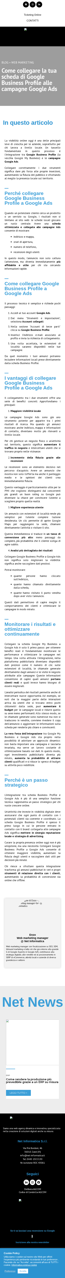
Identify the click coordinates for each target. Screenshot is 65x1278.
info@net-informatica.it (32, 1155)
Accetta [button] (23, 1271)
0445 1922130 (34, 1159)
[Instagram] (33, 4)
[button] (32, 40)
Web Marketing (22, 62)
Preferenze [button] (10, 1271)
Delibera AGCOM (32, 1189)
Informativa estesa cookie (24, 1265)
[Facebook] (26, 4)
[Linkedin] (39, 4)
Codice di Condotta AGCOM (32, 1192)
